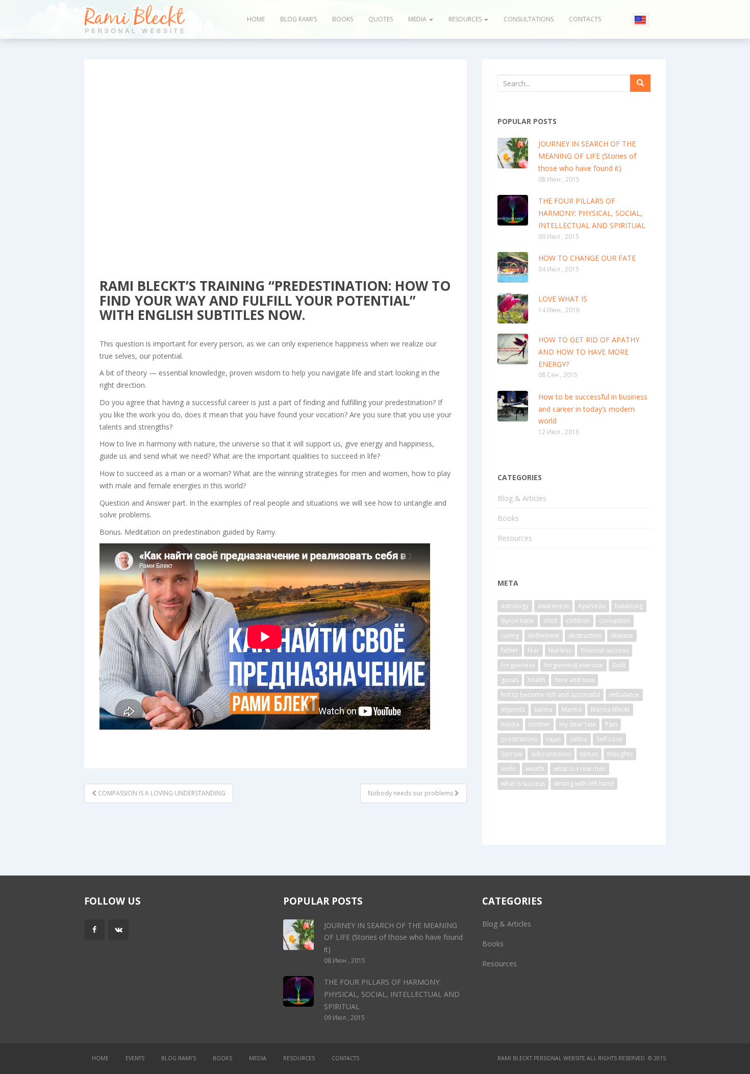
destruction (585, 635)
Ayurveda (592, 606)
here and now (574, 680)
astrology (515, 606)
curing (510, 635)
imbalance (624, 694)
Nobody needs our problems (411, 793)
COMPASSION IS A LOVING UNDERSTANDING (161, 793)
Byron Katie (517, 620)
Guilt (619, 665)
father (509, 650)
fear (533, 650)
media (510, 724)
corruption (614, 620)
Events (135, 1058)
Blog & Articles (279, 161)
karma (543, 709)
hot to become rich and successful (550, 694)
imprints (513, 709)
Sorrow (511, 754)
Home (256, 19)
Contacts (585, 19)
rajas (553, 739)
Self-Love (609, 739)
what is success (523, 783)
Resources (465, 19)
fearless (559, 650)
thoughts (620, 754)
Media (418, 19)
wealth (535, 768)
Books (342, 19)
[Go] (640, 83)
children (578, 620)
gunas (509, 680)
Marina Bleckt (610, 709)
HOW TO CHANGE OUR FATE (587, 258)
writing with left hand (584, 783)
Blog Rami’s (298, 19)
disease (622, 635)
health (536, 680)
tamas (589, 754)
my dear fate (577, 724)
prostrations (519, 739)
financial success (605, 650)
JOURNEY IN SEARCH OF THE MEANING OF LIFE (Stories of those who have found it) (587, 156)
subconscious (551, 754)
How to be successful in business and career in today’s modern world (592, 409)
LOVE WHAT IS (562, 299)
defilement (543, 635)
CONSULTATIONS (529, 19)
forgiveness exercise (573, 665)
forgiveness (518, 665)
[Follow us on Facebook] (94, 929)
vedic (508, 768)
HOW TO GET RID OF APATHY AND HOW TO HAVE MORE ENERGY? (588, 352)
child (550, 620)
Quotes (380, 19)
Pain (611, 724)
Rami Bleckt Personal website (541, 1058)
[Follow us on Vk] (118, 929)
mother (539, 724)
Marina (572, 709)
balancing (629, 606)
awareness (553, 606)
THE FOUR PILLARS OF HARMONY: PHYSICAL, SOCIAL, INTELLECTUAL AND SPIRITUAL (591, 213)
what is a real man (580, 768)
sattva (578, 739)
